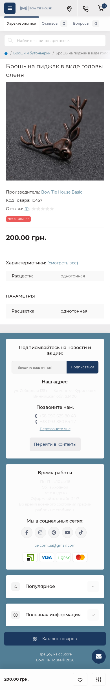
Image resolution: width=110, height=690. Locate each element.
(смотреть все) (62, 263)
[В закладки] (80, 679)
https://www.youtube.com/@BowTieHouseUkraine (67, 532)
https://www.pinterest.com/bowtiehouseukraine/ (54, 532)
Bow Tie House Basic (61, 192)
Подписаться (82, 367)
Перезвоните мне (55, 429)
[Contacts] (85, 8)
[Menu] (10, 8)
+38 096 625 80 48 (57, 416)
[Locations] (69, 8)
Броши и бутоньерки (31, 53)
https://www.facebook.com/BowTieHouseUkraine (26, 532)
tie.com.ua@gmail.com (55, 545)
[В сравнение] (99, 679)
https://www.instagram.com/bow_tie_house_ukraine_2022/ (40, 532)
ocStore (65, 654)
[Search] (10, 40)
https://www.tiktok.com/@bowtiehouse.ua (81, 532)
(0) (27, 209)
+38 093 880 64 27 (58, 421)
